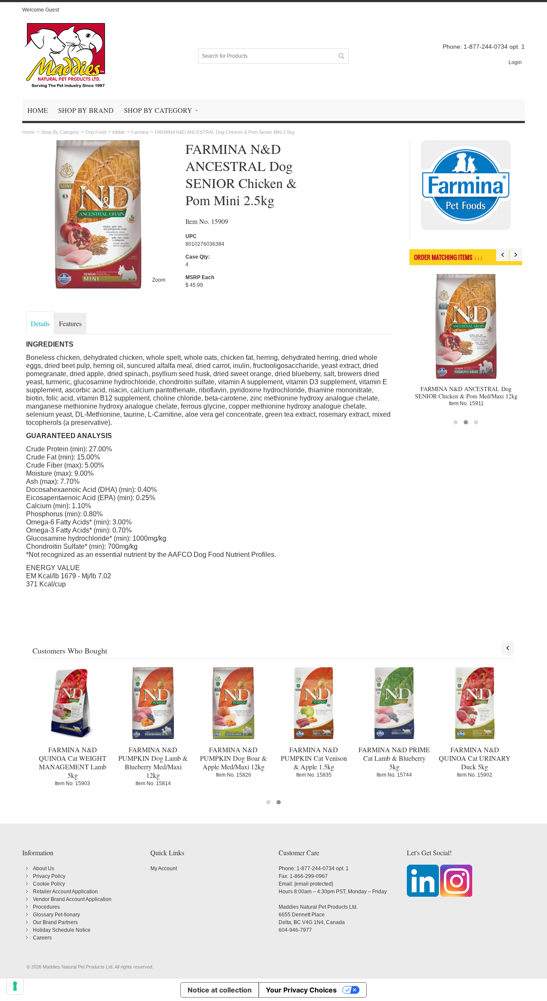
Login (515, 62)
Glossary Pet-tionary (56, 915)
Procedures (46, 907)
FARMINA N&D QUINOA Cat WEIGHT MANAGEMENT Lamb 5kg (72, 762)
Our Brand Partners (55, 922)
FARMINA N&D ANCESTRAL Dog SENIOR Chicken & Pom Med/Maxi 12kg (466, 392)
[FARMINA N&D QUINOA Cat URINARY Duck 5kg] (475, 703)
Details (40, 323)
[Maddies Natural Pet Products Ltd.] (65, 56)
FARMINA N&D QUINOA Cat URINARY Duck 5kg (475, 758)
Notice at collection (220, 990)
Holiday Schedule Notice (62, 930)
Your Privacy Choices (301, 990)
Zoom (158, 280)
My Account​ (163, 868)
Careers (42, 938)
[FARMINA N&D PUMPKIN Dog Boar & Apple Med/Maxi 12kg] (233, 703)
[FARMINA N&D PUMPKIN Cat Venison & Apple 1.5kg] (314, 703)
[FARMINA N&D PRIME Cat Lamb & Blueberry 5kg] (394, 703)
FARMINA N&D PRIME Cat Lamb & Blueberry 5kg (394, 758)
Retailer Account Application (65, 892)
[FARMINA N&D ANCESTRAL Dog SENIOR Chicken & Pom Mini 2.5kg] (98, 144)
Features (70, 323)
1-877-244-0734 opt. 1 (323, 868)
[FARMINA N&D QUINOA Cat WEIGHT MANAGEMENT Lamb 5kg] (73, 703)
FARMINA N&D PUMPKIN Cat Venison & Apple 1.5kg (314, 758)
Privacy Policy (49, 876)
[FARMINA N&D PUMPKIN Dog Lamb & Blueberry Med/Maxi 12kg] (153, 703)
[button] (455, 422)
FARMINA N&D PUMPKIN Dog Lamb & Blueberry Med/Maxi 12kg (153, 762)
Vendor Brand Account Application (72, 899)
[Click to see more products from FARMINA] (466, 185)
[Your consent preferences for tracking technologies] (15, 986)
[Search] (341, 56)
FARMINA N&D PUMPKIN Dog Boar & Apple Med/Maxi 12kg (233, 758)
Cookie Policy (49, 884)
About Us (43, 868)
